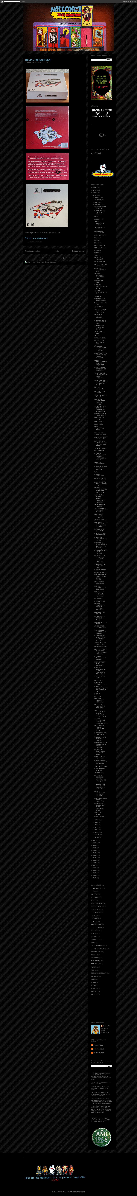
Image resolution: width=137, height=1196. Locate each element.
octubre (97, 202)
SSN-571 (97, 240)
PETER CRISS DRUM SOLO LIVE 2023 (100, 438)
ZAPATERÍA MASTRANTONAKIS (100, 292)
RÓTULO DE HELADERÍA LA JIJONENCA (99, 706)
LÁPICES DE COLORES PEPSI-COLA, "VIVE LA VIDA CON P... (100, 348)
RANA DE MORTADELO (99, 388)
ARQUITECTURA (96, 888)
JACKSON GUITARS (100, 520)
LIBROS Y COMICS (97, 946)
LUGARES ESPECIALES (98, 949)
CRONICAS (94, 918)
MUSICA (93, 955)
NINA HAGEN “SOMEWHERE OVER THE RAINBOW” (99, 402)
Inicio (57, 251)
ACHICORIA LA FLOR (100, 245)
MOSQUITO (97, 250)
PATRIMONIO (95, 958)
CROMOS (94, 915)
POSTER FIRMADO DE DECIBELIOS (100, 479)
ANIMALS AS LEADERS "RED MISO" (100, 269)
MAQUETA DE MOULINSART (99, 231)
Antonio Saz (106, 1026)
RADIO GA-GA (98, 680)
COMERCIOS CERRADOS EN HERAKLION (100, 500)
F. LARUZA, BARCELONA (99, 474)
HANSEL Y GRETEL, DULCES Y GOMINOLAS (100, 762)
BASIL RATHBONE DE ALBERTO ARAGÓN (99, 212)
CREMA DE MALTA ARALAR (99, 613)
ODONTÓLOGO (99, 773)
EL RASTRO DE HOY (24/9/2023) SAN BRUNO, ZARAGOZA (100, 356)
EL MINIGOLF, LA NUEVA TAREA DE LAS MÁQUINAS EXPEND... (100, 545)
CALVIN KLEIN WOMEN (98, 495)
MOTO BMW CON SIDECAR (99, 769)
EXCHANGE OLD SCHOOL (99, 392)
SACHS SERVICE (99, 432)
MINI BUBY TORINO (100, 570)
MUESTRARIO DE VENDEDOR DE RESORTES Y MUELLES (100, 638)
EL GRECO (97, 252)
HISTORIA (94, 930)
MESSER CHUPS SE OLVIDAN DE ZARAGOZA (100, 467)
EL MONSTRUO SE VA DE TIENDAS (100, 299)
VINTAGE (94, 994)
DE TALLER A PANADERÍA (98, 258)
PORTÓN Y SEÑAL (100, 816)
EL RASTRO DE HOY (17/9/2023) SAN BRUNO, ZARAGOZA (100, 577)
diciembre (98, 197)
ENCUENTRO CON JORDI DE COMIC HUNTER (100, 484)
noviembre (98, 199)
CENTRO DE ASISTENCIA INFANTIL (98, 428)
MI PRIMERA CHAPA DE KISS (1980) (100, 733)
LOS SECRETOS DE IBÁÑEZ (100, 622)
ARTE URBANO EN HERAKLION (100, 505)
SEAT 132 (97, 335)
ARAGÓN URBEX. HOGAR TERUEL (100, 626)
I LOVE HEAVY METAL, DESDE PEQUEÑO (99, 515)
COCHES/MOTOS (37, 62)
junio (96, 824)
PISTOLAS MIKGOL (100, 338)
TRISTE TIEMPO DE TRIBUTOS (100, 207)
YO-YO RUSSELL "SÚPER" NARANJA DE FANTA (99, 728)
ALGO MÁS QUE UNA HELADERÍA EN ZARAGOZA (100, 510)
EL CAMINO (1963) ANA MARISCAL (100, 414)
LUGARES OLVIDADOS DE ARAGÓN (100, 658)
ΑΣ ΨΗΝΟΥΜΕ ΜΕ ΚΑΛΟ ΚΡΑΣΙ (99, 530)
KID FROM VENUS (99, 1053)
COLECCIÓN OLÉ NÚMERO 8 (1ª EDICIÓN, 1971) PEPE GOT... (99, 786)
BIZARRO (94, 894)
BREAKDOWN (98, 599)
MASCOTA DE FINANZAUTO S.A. (100, 683)
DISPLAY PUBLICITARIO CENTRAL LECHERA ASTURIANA (99, 607)
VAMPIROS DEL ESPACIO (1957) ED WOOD (100, 631)
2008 (94, 875)
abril (96, 829)
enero (96, 837)
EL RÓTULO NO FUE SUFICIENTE (100, 757)
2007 (94, 878)
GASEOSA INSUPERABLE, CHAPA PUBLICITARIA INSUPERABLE (99, 671)
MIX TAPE (97, 694)
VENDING (94, 988)
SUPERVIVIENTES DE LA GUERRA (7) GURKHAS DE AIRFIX (100, 382)
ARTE (93, 891)
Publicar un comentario (35, 242)
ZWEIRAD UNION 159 (100, 766)
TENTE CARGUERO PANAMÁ (100, 227)
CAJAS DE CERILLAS (100, 572)
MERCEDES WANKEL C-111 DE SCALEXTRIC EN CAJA (100, 689)
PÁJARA (96, 216)
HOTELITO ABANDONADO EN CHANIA (100, 286)
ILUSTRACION (95, 939)
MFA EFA (97, 471)
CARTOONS (94, 897)
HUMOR (93, 933)
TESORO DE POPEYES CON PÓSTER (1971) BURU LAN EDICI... (100, 721)
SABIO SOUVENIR (99, 261)
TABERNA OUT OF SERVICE (99, 677)
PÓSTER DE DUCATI (100, 647)
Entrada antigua (78, 251)
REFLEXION (94, 964)
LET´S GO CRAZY (99, 601)
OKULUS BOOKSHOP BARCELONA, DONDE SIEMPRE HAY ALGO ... (100, 652)
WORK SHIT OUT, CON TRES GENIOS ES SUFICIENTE (99, 594)
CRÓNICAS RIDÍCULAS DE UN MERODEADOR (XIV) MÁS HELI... (100, 363)
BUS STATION (98, 424)
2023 (94, 195)
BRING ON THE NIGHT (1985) (99, 582)
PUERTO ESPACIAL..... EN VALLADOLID (100, 587)
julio (96, 822)
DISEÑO (93, 921)
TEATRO (93, 982)
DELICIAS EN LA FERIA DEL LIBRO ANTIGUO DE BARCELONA (100, 490)
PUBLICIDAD (95, 961)
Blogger (82, 1191)
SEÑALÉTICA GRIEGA (98, 813)
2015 (94, 858)
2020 (94, 845)
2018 (94, 850)
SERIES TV (94, 976)
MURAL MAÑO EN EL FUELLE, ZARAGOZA (100, 551)
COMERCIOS (95, 909)
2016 (94, 855)
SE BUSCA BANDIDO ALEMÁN (100, 396)
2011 (94, 868)
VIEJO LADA (98, 296)
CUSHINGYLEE (98, 1045)
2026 (94, 187)
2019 (94, 848)
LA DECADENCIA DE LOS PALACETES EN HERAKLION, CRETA (100, 444)
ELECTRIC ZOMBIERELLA (99, 462)
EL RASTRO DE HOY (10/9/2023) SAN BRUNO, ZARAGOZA (100, 745)
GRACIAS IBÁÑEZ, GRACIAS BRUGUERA (99, 316)
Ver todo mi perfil (105, 1032)
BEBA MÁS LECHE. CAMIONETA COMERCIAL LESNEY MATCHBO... (100, 559)
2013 (94, 863)
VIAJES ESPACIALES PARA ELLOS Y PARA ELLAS (100, 311)
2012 (94, 865)
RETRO (93, 967)
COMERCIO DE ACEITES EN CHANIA (99, 327)
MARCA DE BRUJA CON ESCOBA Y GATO (100, 322)
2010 (94, 870)
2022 (94, 840)
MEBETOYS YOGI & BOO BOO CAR (100, 534)
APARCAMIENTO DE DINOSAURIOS (100, 643)
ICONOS (93, 936)
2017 (94, 853)
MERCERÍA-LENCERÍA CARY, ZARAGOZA (100, 539)
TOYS (46, 62)
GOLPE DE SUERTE (100, 247)
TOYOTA (96, 255)
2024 (94, 192)
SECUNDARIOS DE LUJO (98, 973)
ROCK (93, 970)
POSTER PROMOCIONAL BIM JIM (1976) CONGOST (100, 794)
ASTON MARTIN (99, 219)
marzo (97, 832)
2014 (94, 860)
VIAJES (93, 991)
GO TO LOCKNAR (96, 927)
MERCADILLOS (96, 952)
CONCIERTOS (95, 912)
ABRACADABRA (99, 306)
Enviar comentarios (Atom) (59, 258)
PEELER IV (97, 237)
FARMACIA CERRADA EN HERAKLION (99, 700)
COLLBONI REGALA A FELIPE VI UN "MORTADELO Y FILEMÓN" (100, 525)
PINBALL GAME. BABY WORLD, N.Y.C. (99, 342)
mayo (96, 827)
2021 (94, 843)
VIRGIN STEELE (99, 451)
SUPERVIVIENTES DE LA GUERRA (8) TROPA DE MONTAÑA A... (100, 375)
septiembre (98, 205)
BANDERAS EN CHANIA (99, 418)
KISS (92, 942)
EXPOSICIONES (96, 924)
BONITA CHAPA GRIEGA (98, 281)
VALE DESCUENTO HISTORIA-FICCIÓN (100, 738)
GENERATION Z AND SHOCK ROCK (100, 265)
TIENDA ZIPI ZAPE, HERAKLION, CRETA (100, 566)
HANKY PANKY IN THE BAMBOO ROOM (99, 618)
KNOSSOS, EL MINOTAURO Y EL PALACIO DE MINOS (100, 752)
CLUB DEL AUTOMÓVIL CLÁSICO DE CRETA (99, 276)
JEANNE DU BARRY (100, 435)
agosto (97, 820)
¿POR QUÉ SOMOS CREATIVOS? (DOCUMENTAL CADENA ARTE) (100, 409)
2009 (94, 873)
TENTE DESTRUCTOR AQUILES (99, 223)
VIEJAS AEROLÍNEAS (100, 448)
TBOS (93, 979)
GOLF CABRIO (98, 421)
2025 (94, 190)
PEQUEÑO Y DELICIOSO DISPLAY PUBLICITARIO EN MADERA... (100, 778)
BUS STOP (97, 696)
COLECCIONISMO (96, 906)
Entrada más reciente (33, 251)
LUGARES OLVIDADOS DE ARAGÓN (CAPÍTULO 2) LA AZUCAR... (100, 456)
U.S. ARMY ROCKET (100, 235)
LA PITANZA (97, 242)
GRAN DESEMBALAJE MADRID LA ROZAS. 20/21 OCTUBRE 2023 (100, 713)
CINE (92, 900)
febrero (97, 835)
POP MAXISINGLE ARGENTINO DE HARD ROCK (100, 369)
